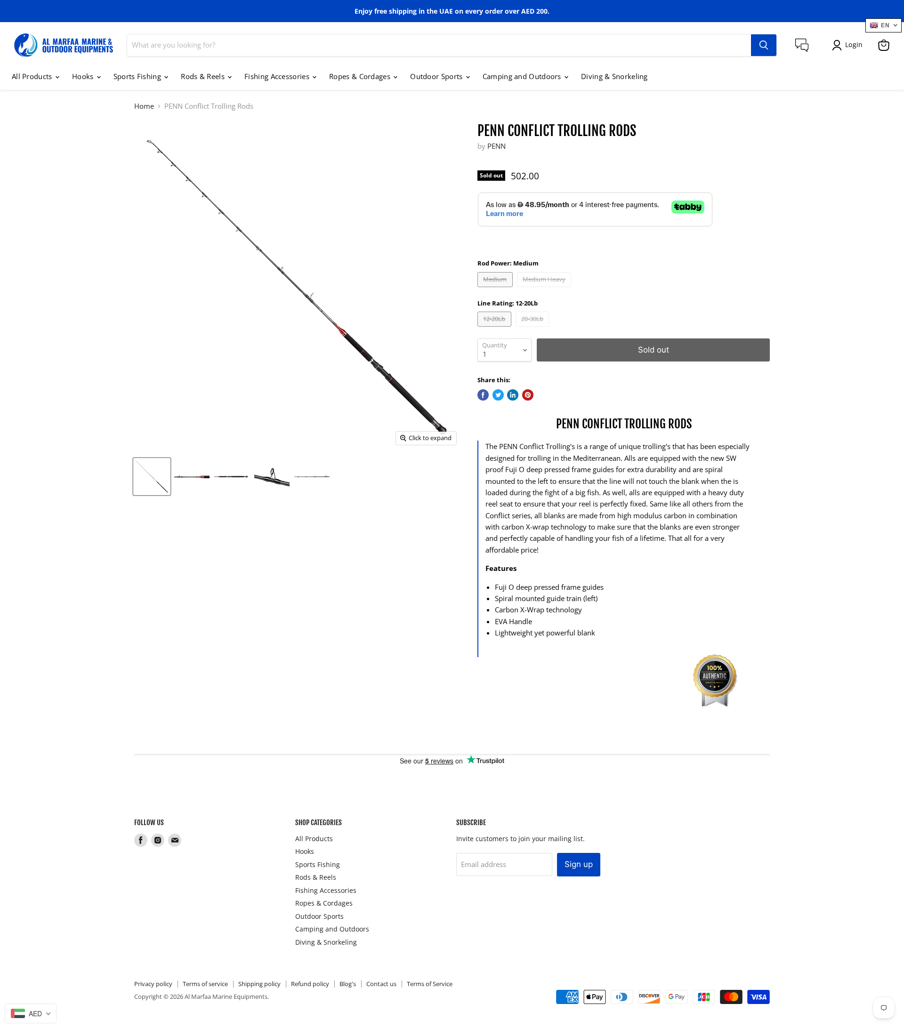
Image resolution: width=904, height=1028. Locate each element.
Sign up (579, 864)
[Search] (763, 45)
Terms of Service (429, 984)
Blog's (347, 984)
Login (854, 44)
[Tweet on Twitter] (498, 395)
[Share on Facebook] (483, 395)
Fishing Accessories (277, 76)
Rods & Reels (203, 76)
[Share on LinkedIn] (512, 395)
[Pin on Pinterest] (527, 395)
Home (144, 106)
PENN (496, 146)
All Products (33, 76)
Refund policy (310, 984)
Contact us (381, 984)
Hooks (84, 76)
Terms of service (205, 984)
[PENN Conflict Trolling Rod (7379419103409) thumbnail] (151, 476)
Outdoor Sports (437, 76)
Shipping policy (259, 984)
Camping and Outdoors (523, 76)
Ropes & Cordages (360, 76)
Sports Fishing (138, 76)
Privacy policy (153, 984)
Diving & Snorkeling (614, 76)
